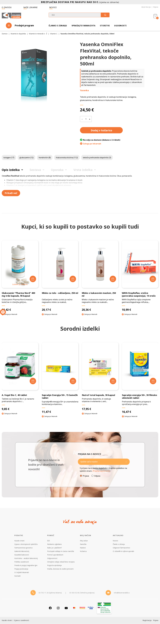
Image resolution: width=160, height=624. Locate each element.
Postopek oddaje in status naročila (60, 551)
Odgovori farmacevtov (121, 548)
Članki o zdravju (58, 25)
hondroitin (45, 157)
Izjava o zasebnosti (21, 620)
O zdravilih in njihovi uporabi (123, 551)
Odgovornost (52, 558)
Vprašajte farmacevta (83, 25)
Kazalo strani (19, 541)
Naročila (83, 544)
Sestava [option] (35, 170)
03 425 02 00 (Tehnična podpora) (82, 593)
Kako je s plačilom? (54, 548)
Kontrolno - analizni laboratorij (26, 558)
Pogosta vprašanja (54, 565)
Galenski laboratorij (21, 551)
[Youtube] (66, 608)
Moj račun (84, 541)
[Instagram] (58, 608)
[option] (20, 381)
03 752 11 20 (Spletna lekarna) (50, 593)
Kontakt (17, 576)
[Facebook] (50, 608)
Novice (53, 7)
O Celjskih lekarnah (21, 572)
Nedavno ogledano (54, 544)
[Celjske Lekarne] (11, 16)
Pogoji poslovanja (21, 569)
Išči (48, 541)
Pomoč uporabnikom (55, 555)
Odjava (97, 476)
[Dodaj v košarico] (33, 279)
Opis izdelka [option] (11, 170)
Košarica (83, 551)
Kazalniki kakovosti (21, 555)
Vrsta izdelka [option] (83, 170)
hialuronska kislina (67, 157)
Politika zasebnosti (21, 562)
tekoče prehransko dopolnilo (97, 157)
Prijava (155, 7)
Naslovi (83, 548)
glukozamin (26, 157)
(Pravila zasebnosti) (101, 471)
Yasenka (84, 90)
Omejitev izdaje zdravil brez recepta (60, 562)
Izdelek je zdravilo (20, 284)
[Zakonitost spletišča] (104, 608)
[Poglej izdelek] (20, 264)
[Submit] (105, 15)
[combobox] (79, 15)
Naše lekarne (30, 7)
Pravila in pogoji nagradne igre (25, 565)
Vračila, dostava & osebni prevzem (60, 569)
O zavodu (7, 7)
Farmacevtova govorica (23, 548)
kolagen (9, 157)
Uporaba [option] (57, 170)
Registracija (146, 7)
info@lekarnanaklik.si (122, 593)
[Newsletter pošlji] (126, 462)
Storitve (105, 25)
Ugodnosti (120, 25)
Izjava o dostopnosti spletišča (25, 544)
